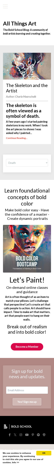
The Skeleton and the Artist (27, 88)
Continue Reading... (16, 138)
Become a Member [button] (27, 346)
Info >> (15, 462)
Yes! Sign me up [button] (27, 401)
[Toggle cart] (46, 6)
